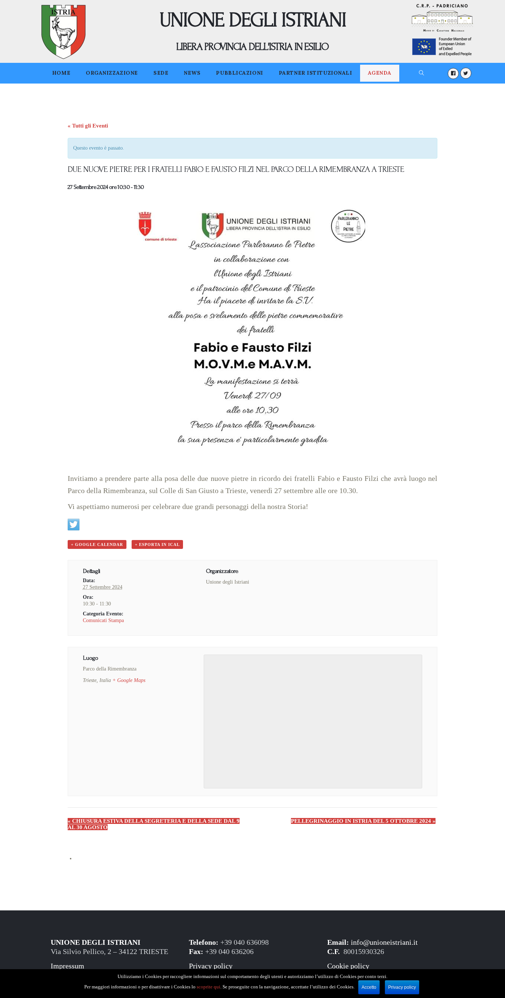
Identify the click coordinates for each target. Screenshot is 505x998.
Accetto (369, 987)
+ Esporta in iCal (157, 544)
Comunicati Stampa (103, 620)
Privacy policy (211, 966)
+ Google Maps (128, 680)
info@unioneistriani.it (384, 942)
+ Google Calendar (97, 544)
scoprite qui (208, 986)
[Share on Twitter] (73, 524)
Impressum (67, 966)
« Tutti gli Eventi (88, 126)
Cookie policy (348, 966)
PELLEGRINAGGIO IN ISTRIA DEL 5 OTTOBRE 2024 (363, 821)
